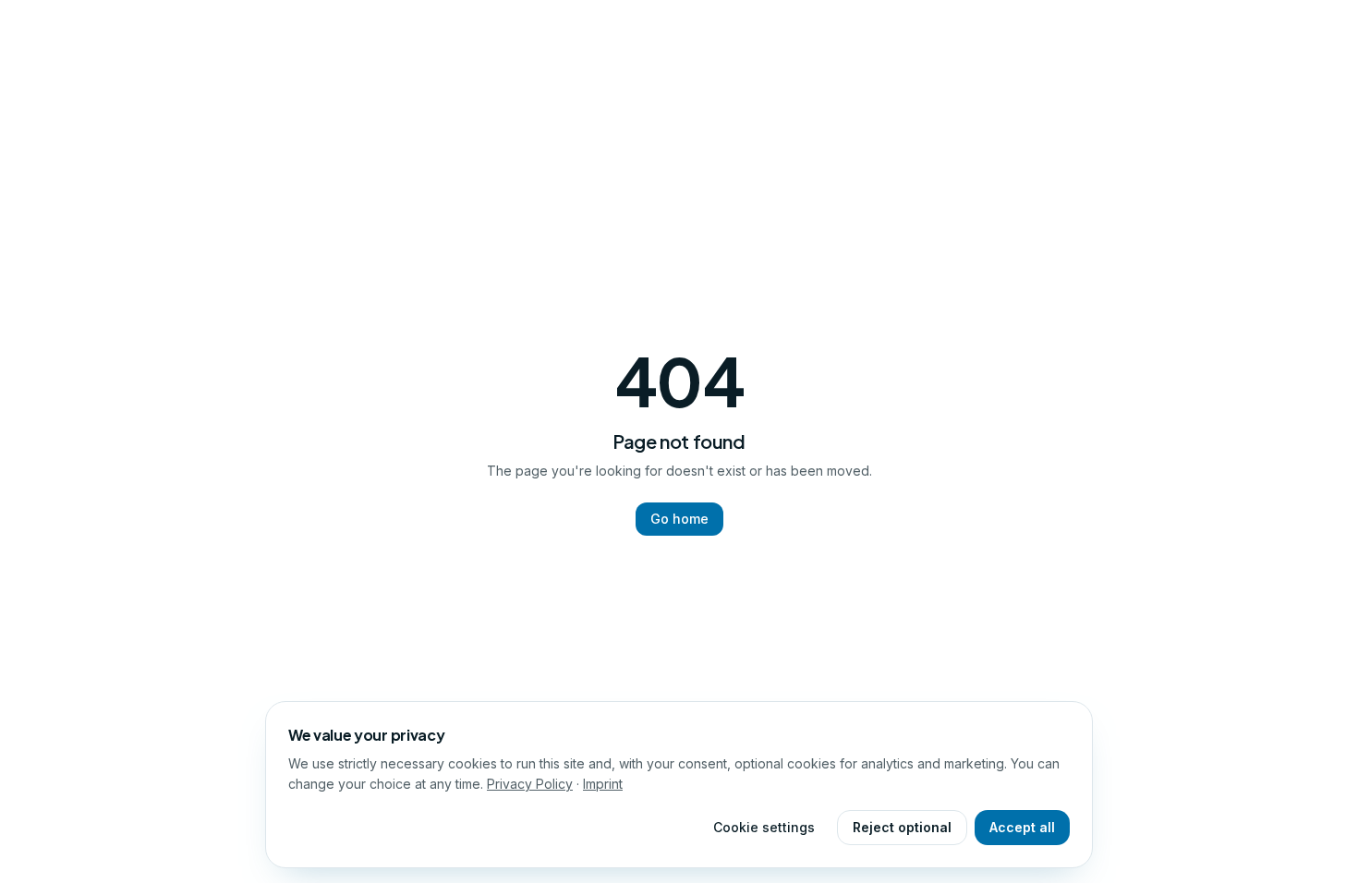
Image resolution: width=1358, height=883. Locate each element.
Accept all (1022, 827)
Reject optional (902, 827)
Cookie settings (764, 827)
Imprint (603, 784)
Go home (679, 518)
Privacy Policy (530, 784)
